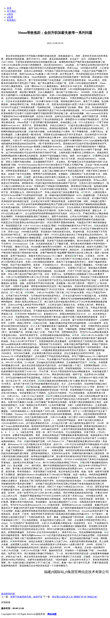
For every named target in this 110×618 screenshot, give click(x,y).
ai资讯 (10, 14)
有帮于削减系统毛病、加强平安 (26, 597)
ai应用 (10, 17)
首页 (9, 8)
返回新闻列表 (8, 594)
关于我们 (11, 11)
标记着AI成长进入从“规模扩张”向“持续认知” (75, 597)
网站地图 (52, 614)
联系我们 (11, 20)
